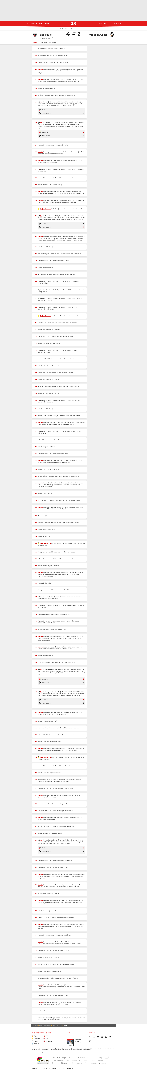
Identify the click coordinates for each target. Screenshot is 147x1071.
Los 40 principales (64, 1058)
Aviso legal (40, 1052)
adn (100, 1058)
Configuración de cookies (74, 1052)
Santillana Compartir (81, 1058)
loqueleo (86, 1063)
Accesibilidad (85, 1052)
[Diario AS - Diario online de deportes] (73, 23)
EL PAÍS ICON (72, 1063)
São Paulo (45, 110)
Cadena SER (89, 1058)
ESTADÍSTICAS (52, 42)
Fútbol (41, 23)
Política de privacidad (50, 1052)
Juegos (100, 23)
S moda (79, 1063)
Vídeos (47, 23)
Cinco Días (73, 1060)
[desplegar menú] (27, 23)
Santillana (72, 1058)
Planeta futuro (92, 1060)
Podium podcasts (64, 1063)
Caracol (106, 1058)
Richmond (106, 1060)
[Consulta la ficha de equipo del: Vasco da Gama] (40, 113)
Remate (40, 69)
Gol (41, 102)
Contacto (34, 1052)
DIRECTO (35, 42)
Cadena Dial (80, 1060)
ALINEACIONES (43, 42)
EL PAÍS (56, 1058)
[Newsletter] (105, 24)
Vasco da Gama (46, 113)
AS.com (95, 1058)
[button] (43, 1063)
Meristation (94, 1063)
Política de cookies (62, 1052)
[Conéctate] (110, 24)
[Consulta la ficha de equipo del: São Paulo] (40, 110)
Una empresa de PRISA (43, 1059)
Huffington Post (59, 1060)
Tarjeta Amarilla (45, 209)
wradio (68, 1060)
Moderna (55, 1063)
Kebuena (99, 1060)
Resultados (34, 23)
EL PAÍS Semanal (85, 1060)
